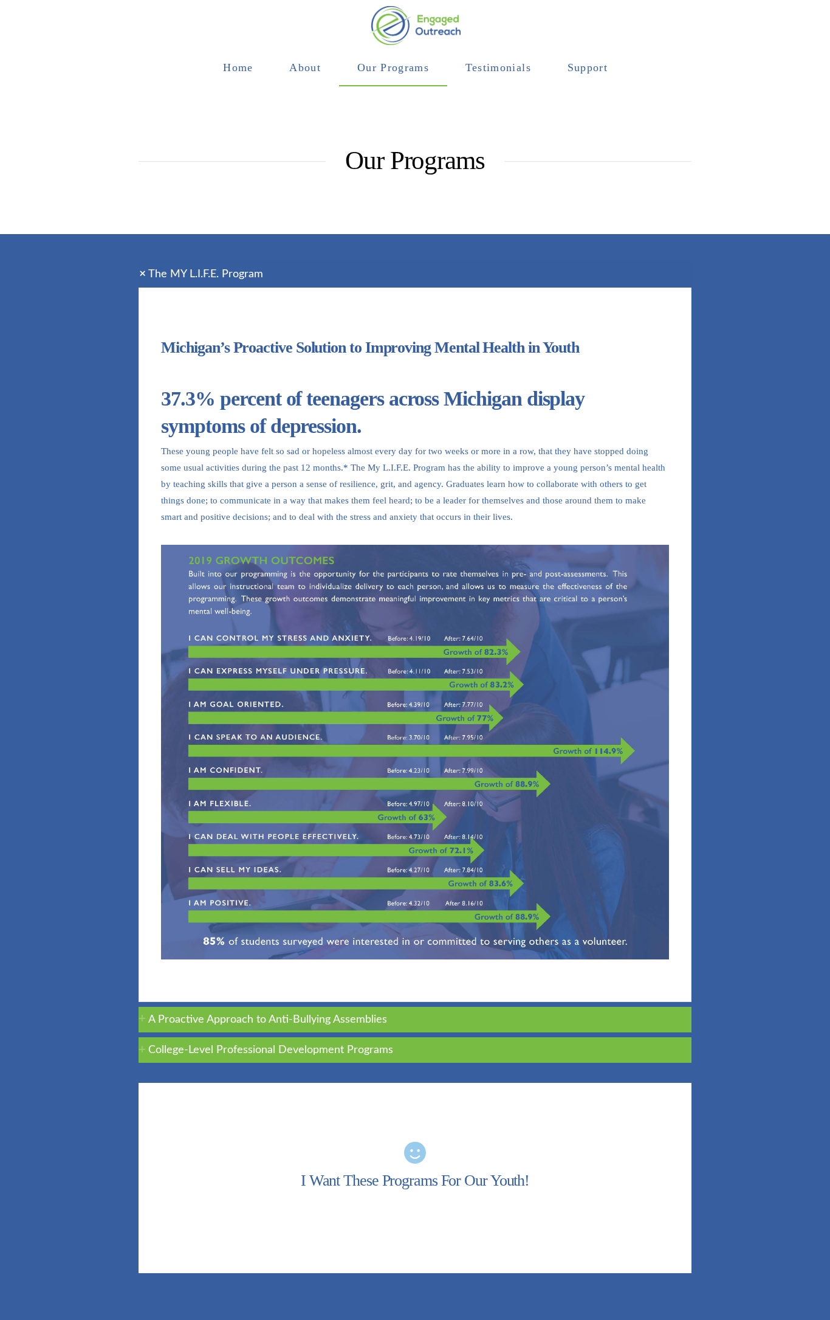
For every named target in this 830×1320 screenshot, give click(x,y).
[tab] (415, 274)
